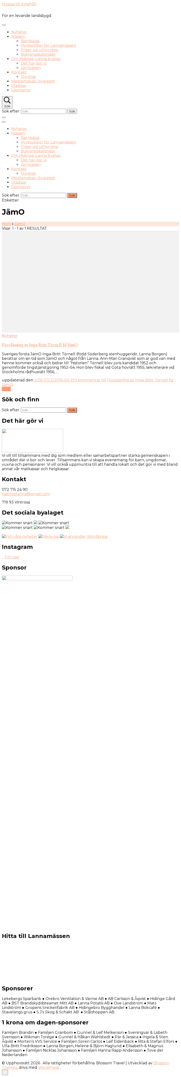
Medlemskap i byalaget (33, 81)
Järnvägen (31, 68)
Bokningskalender (38, 54)
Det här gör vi (33, 63)
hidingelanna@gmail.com (26, 494)
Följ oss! (12, 557)
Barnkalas (30, 41)
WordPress (48, 1067)
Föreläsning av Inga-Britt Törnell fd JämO (40, 344)
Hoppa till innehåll (19, 4)
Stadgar (18, 85)
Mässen (18, 36)
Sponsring (20, 90)
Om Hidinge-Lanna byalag (36, 59)
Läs (5, 389)
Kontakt (19, 72)
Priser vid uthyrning (39, 50)
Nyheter (19, 32)
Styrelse (28, 76)
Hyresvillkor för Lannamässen (48, 45)
